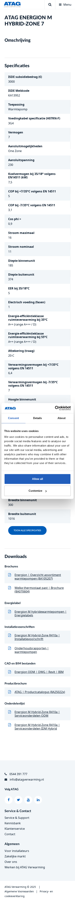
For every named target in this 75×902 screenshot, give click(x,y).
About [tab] (62, 418)
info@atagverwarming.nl (27, 779)
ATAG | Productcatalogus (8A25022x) (40, 692)
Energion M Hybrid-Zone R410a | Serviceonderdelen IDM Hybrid (37, 727)
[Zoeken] (49, 4)
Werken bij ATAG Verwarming (25, 867)
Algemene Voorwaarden (19, 891)
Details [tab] (37, 418)
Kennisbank (13, 823)
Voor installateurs (17, 851)
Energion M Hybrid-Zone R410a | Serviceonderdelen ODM (37, 714)
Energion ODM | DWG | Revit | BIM (39, 672)
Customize (35, 490)
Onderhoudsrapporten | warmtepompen (32, 650)
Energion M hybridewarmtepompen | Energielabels (41, 613)
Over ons (11, 862)
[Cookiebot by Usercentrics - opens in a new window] (55, 408)
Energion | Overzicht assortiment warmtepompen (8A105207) (38, 577)
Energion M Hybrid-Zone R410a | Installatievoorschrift (37, 637)
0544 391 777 (18, 774)
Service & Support (17, 818)
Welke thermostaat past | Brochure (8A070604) (39, 589)
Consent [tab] (13, 418)
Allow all (37, 478)
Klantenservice (15, 829)
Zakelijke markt (15, 856)
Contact (10, 834)
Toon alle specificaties (27, 530)
